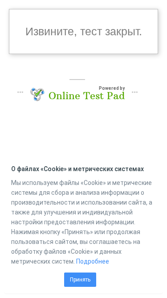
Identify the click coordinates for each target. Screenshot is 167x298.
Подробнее (92, 261)
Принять (80, 280)
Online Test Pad (87, 96)
